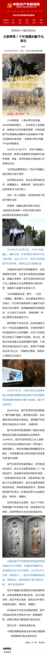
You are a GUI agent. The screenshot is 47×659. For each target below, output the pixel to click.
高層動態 (6, 20)
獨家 (34, 20)
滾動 (41, 20)
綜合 (27, 22)
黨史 (20, 22)
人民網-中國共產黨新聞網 (34, 51)
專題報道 (7, 652)
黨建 (27, 20)
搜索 (41, 22)
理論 (20, 20)
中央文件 (6, 22)
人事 (12, 20)
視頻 (34, 22)
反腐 (12, 22)
